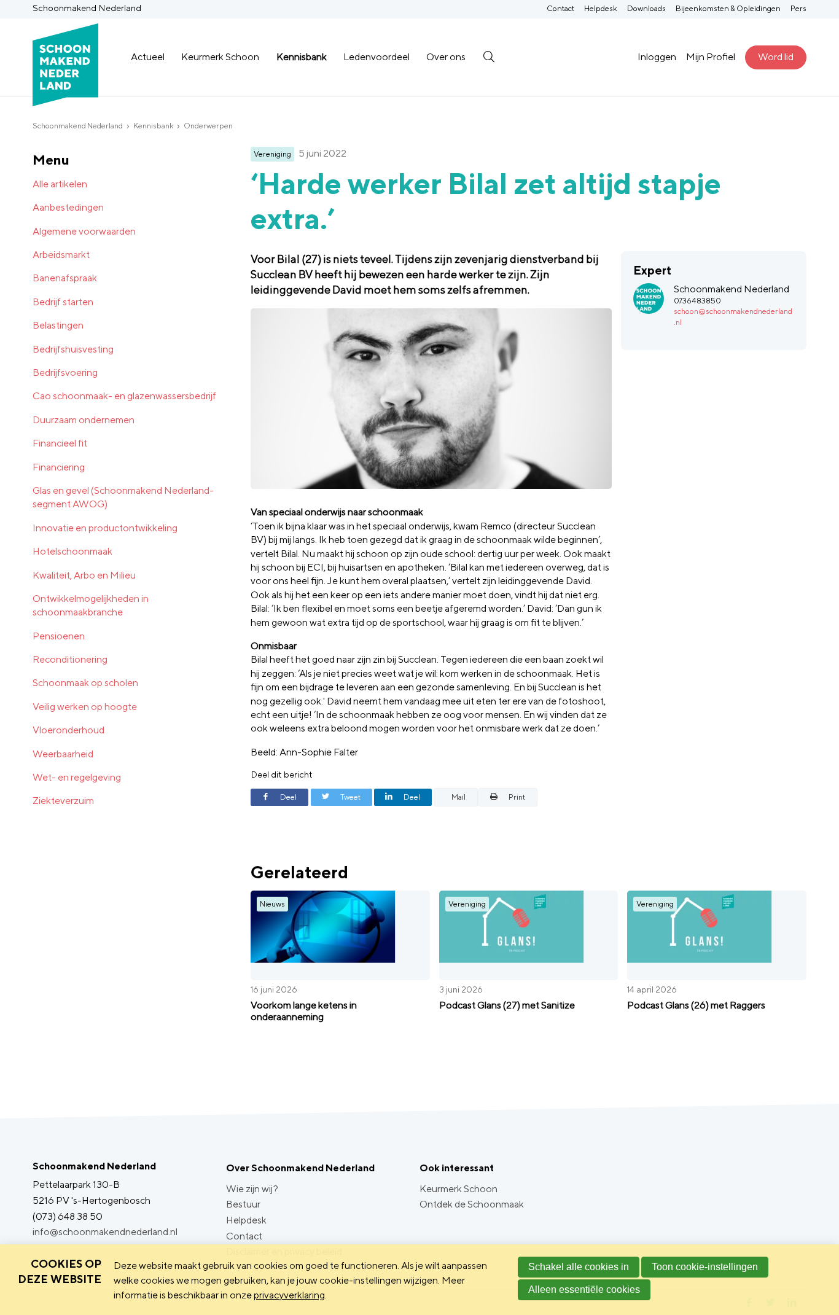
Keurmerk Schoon (220, 57)
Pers (798, 8)
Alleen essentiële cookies (584, 1289)
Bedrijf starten (63, 302)
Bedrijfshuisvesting (73, 349)
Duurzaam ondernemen (84, 420)
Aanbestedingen (68, 207)
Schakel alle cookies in (578, 1267)
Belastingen (58, 325)
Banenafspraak (65, 278)
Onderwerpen (208, 125)
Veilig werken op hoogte (85, 706)
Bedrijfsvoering (65, 372)
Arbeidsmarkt (61, 254)
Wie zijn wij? (252, 1189)
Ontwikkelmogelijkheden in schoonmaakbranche (91, 605)
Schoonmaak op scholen (85, 683)
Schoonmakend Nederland (78, 125)
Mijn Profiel (710, 57)
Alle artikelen (60, 184)
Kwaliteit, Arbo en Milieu (84, 575)
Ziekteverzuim (63, 800)
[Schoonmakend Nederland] (65, 57)
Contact (560, 8)
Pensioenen (59, 636)
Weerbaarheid (63, 754)
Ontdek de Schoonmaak (471, 1204)
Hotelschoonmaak (72, 551)
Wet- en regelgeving (77, 777)
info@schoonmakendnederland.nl (105, 1232)
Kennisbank (301, 57)
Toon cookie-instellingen (705, 1267)
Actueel (148, 57)
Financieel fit (60, 443)
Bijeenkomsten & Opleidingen (728, 8)
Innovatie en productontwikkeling (105, 528)
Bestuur (243, 1204)
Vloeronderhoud (68, 730)
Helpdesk (600, 8)
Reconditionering (70, 659)
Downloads (646, 8)
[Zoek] (488, 57)
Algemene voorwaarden (84, 231)
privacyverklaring (289, 1295)
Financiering (59, 467)
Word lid (776, 57)
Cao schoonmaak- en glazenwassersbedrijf (124, 396)
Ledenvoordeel (376, 57)
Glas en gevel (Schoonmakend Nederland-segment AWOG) (123, 497)
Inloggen (657, 57)
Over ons (446, 57)
